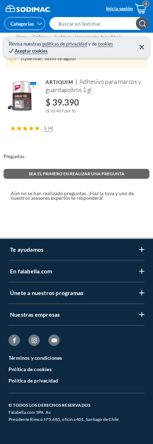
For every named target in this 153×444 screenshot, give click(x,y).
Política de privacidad (33, 381)
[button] (101, 23)
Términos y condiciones (35, 358)
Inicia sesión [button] (119, 8)
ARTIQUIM (59, 82)
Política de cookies (30, 369)
